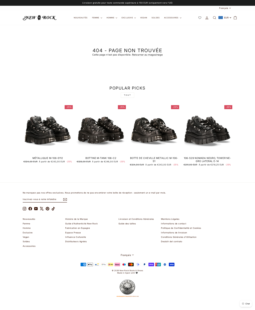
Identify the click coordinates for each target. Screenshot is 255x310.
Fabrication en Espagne (77, 228)
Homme (111, 18)
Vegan (143, 18)
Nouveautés (81, 18)
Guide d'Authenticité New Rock (81, 223)
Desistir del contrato (171, 241)
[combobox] (224, 17)
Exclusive (128, 18)
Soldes (156, 18)
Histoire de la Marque (76, 219)
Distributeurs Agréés (76, 241)
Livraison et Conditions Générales (136, 219)
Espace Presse (73, 232)
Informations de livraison (174, 232)
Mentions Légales (170, 219)
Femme (96, 18)
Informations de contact (173, 223)
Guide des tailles (127, 223)
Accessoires (171, 18)
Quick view (47, 151)
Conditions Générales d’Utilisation (178, 237)
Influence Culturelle (75, 237)
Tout (127, 95)
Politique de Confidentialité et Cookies (181, 228)
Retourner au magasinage (147, 54)
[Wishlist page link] (199, 17)
